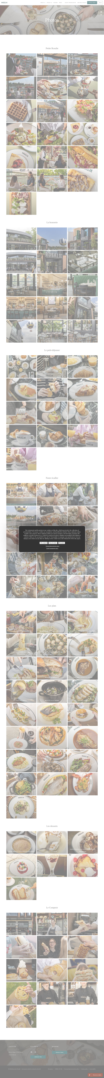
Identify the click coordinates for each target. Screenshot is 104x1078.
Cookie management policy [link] (52, 548)
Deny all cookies (53, 542)
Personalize (61, 542)
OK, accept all (43, 542)
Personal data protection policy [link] (52, 546)
